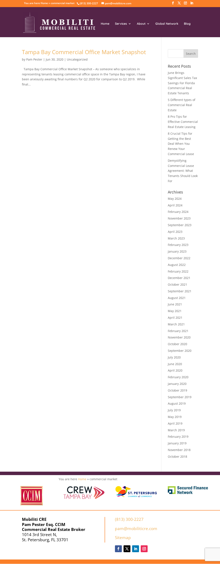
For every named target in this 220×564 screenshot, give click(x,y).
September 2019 (179, 397)
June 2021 (175, 304)
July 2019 (174, 410)
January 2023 (177, 251)
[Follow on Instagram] (144, 548)
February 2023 (178, 245)
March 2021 (176, 324)
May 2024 (175, 199)
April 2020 (175, 370)
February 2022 (178, 271)
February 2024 (178, 212)
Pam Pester (34, 59)
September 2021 (179, 291)
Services (121, 24)
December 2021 (179, 278)
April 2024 (175, 205)
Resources (108, 39)
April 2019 (175, 423)
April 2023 (175, 232)
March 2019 (176, 430)
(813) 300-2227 (129, 519)
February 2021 (178, 331)
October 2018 (177, 456)
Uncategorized (77, 59)
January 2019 (177, 443)
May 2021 (175, 311)
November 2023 (179, 218)
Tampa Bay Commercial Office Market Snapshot (84, 52)
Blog (187, 24)
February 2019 (178, 436)
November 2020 (179, 337)
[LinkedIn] (191, 4)
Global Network (166, 24)
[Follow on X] (127, 548)
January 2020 (177, 384)
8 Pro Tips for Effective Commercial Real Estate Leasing (183, 121)
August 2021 (177, 298)
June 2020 (175, 364)
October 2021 (177, 284)
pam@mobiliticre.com (136, 528)
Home (44, 3)
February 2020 (178, 377)
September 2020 (179, 351)
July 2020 (174, 357)
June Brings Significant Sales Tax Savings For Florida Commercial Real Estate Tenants (182, 83)
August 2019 (177, 403)
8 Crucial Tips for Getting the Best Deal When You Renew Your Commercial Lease (181, 143)
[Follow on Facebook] (118, 548)
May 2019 (175, 417)
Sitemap (123, 537)
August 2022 (177, 265)
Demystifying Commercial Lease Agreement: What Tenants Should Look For (183, 171)
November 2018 (179, 450)
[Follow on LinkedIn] (135, 548)
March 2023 (176, 238)
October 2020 (177, 344)
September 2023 (179, 225)
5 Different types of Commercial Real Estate (181, 105)
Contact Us (133, 39)
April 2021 (175, 318)
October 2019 (177, 390)
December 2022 (179, 258)
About (141, 24)
